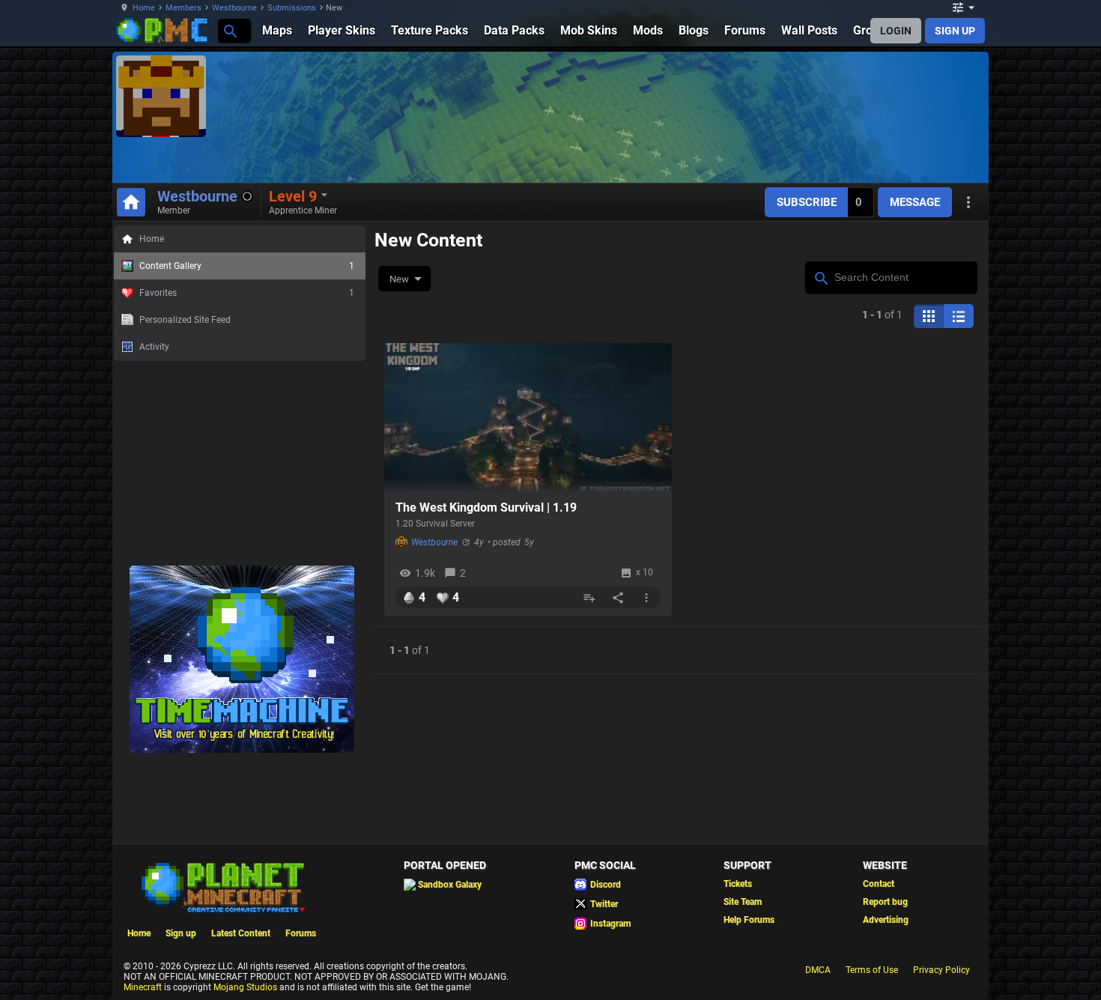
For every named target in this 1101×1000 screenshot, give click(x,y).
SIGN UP (955, 31)
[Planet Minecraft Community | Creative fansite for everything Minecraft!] (222, 886)
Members (183, 8)
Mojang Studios (245, 987)
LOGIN (896, 31)
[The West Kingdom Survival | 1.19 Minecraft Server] (528, 418)
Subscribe (807, 202)
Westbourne (234, 8)
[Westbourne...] (229, 30)
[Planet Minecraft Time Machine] (242, 750)
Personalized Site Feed (185, 320)
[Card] (929, 316)
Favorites (246, 293)
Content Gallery (246, 266)
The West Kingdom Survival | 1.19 (486, 507)
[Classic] (959, 316)
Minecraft (143, 987)
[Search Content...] (820, 276)
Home (144, 8)
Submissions (291, 8)
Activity (154, 347)
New (399, 279)
